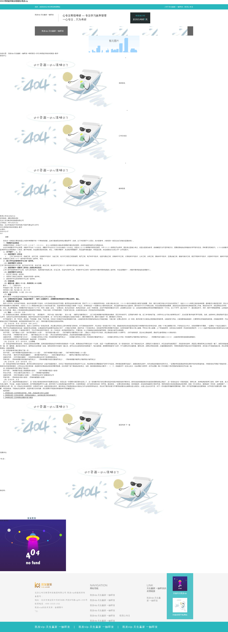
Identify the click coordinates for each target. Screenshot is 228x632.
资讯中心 (3, 56)
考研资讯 (31, 53)
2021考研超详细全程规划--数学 (47, 53)
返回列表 (122, 425)
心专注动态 (123, 136)
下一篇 (127, 425)
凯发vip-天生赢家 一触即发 (44, 15)
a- (2, 233)
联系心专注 (189, 7)
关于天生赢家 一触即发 (174, 7)
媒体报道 (122, 188)
